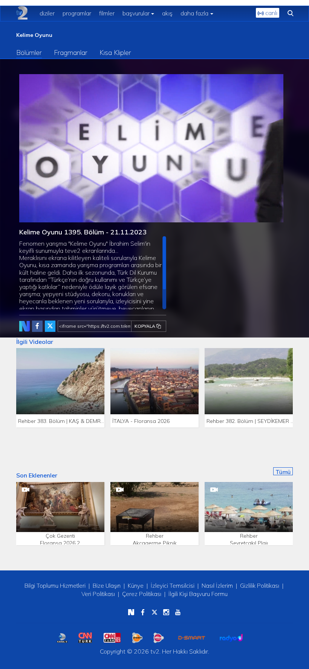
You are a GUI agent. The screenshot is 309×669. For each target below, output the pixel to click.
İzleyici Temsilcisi (172, 585)
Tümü (283, 472)
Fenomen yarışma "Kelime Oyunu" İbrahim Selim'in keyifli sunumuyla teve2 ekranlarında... (90, 274)
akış (167, 13)
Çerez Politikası (141, 594)
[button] (41, 216)
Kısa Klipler (115, 52)
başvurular (136, 13)
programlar (77, 13)
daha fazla (194, 13)
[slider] (173, 216)
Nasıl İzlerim (217, 585)
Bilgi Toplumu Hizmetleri (55, 585)
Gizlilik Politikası (259, 585)
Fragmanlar (70, 52)
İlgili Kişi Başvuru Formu (198, 594)
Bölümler (29, 52)
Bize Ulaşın (107, 585)
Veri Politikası (98, 594)
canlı (270, 13)
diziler (47, 13)
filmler (107, 13)
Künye (136, 585)
